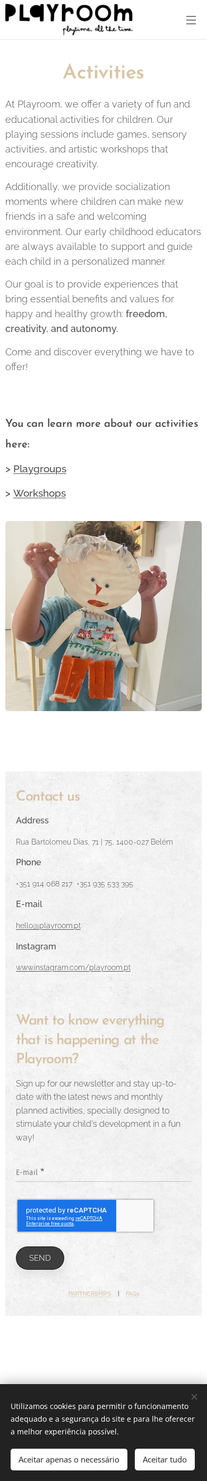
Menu (191, 19)
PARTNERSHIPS (89, 1293)
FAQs (132, 1293)
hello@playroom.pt (48, 925)
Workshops (39, 493)
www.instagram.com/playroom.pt (73, 967)
